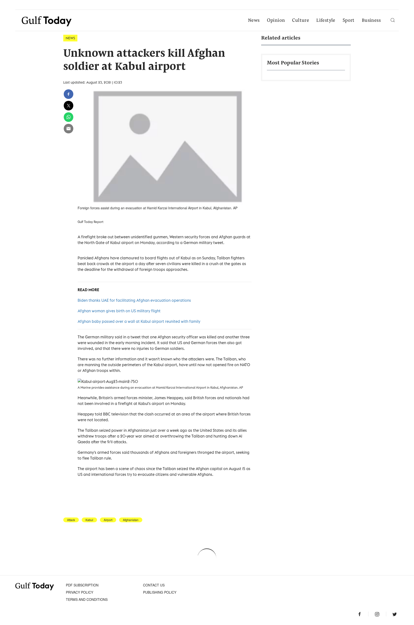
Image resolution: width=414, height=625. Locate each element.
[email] (68, 128)
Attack (71, 519)
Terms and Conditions (87, 599)
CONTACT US (154, 585)
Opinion (276, 20)
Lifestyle (325, 20)
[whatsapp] (68, 117)
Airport (108, 519)
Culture (300, 20)
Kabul (89, 519)
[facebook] (68, 94)
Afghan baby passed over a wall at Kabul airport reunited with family (139, 321)
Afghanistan (130, 519)
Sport (349, 20)
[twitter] (68, 105)
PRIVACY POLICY (79, 592)
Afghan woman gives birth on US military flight (119, 310)
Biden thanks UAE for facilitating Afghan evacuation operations (134, 300)
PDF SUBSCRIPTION (82, 585)
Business (371, 20)
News (254, 20)
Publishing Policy (159, 592)
